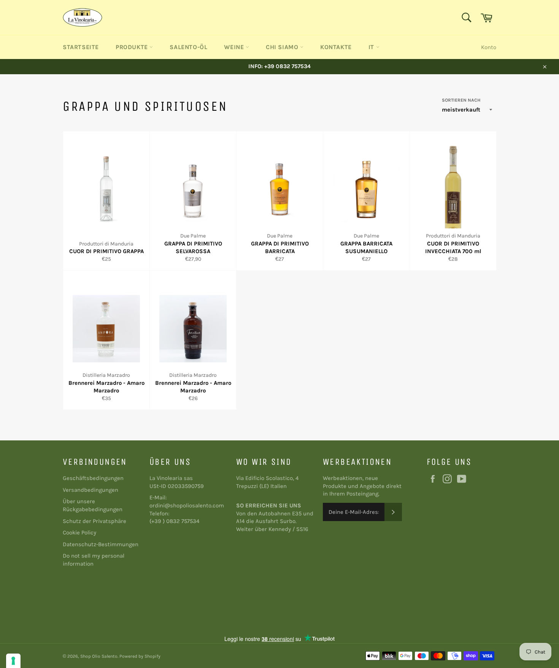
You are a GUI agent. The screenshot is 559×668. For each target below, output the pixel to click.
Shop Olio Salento (99, 656)
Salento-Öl (188, 47)
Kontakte (336, 47)
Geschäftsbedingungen (93, 478)
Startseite (81, 47)
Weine (235, 47)
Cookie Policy (79, 532)
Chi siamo (283, 47)
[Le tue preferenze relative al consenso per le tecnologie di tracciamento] (13, 661)
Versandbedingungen (90, 489)
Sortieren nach (461, 100)
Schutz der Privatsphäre (94, 521)
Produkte (132, 47)
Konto (488, 47)
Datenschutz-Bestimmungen (100, 544)
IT (372, 47)
